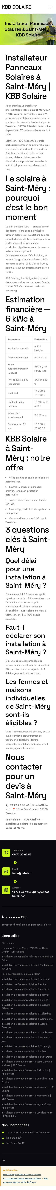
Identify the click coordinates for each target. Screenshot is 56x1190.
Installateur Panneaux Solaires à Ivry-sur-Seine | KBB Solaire (27, 1106)
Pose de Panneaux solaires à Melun (21, 974)
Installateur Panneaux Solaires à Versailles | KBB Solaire (28, 1080)
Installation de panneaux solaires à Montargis (26, 1046)
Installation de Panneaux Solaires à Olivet (24, 1051)
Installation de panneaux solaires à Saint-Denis (27, 1057)
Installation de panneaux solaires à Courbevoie (27, 1032)
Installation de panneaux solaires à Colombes (26, 1013)
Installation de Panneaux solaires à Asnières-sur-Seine (28, 958)
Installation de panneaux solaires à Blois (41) (26, 1000)
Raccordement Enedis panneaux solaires (22, 1178)
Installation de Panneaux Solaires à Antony (25, 984)
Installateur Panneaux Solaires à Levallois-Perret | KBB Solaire (27, 1114)
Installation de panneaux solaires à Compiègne (27, 1019)
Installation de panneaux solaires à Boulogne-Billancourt (26, 1006)
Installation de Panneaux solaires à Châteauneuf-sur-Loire (28, 966)
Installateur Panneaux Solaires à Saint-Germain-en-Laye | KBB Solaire (27, 1063)
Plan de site (8, 943)
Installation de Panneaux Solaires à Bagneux (25, 989)
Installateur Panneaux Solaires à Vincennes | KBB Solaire (28, 1089)
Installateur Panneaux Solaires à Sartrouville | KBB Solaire (26, 1072)
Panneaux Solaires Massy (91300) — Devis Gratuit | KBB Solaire (25, 949)
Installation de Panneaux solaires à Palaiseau (26, 979)
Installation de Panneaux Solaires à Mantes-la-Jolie (26, 1039)
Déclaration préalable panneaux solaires (22, 1174)
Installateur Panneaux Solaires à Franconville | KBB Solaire (26, 1097)
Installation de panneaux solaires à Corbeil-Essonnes (25, 1025)
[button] (51, 7)
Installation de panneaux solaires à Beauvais (25, 995)
